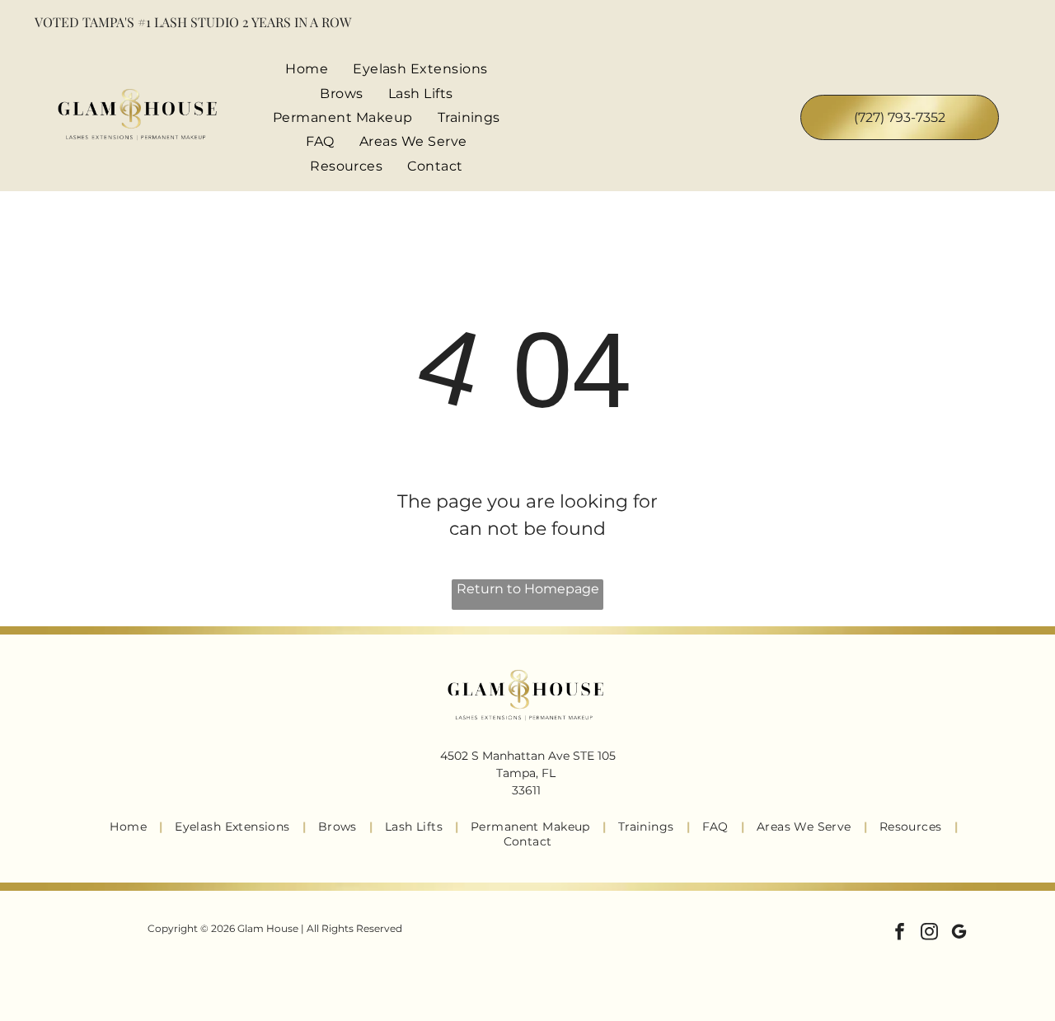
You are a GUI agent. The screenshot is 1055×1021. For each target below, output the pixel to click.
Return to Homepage (528, 589)
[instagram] (929, 933)
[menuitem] (306, 69)
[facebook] (899, 933)
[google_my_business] (959, 933)
